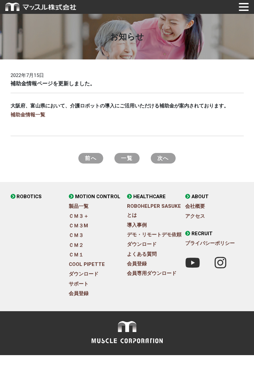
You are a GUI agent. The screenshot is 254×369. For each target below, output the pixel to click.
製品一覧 (79, 206)
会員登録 (79, 293)
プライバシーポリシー (210, 243)
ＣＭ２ (76, 245)
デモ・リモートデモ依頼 (154, 235)
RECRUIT (202, 234)
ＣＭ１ (76, 255)
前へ (91, 158)
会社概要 (195, 206)
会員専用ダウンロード (152, 273)
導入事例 (137, 225)
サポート (79, 284)
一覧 (127, 158)
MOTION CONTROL (97, 197)
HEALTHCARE (149, 197)
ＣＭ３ (76, 235)
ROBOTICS (29, 197)
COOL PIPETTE (87, 264)
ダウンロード (84, 274)
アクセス (195, 216)
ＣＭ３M (78, 226)
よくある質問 (142, 254)
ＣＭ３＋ (79, 216)
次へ (163, 158)
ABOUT (200, 197)
